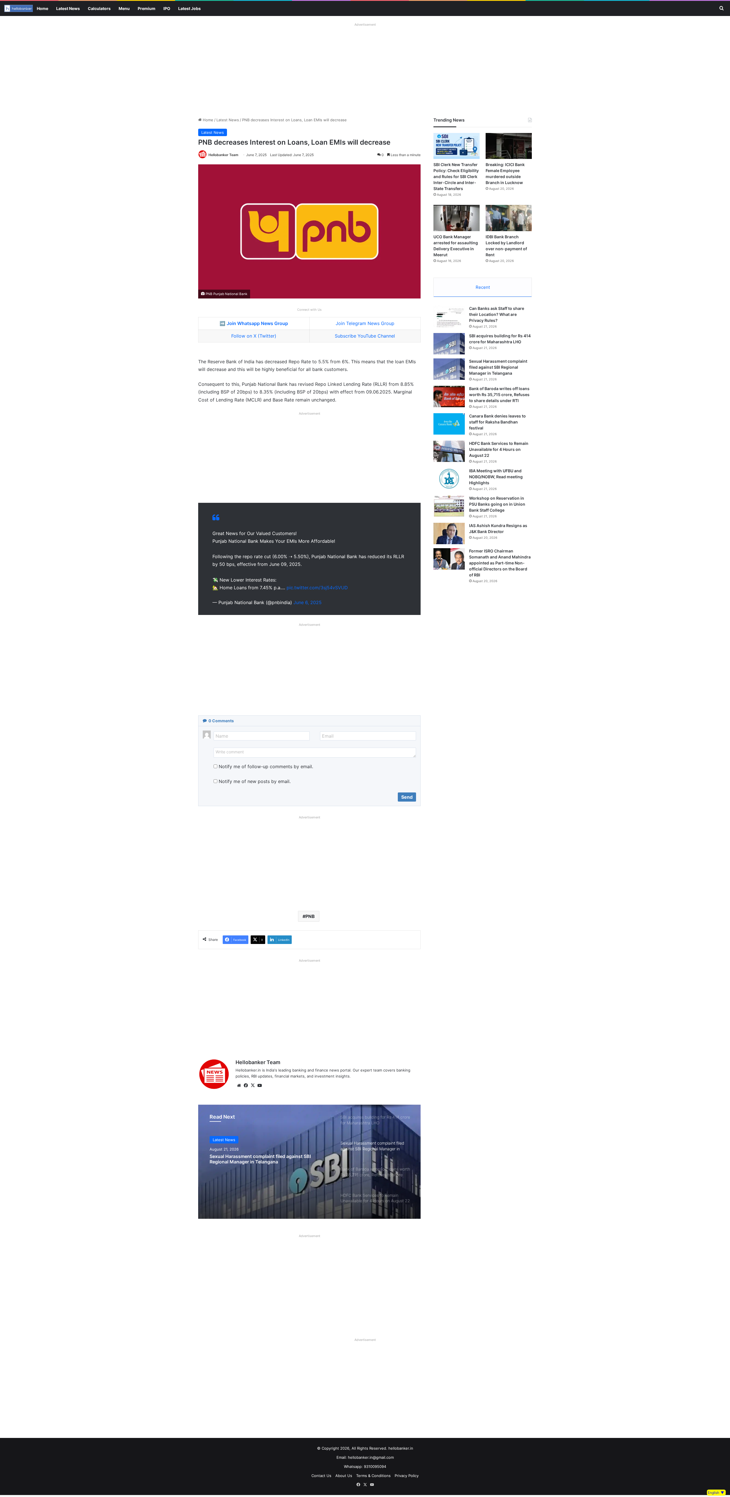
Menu (124, 8)
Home (42, 8)
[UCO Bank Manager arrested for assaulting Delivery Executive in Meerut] (456, 218)
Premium (146, 8)
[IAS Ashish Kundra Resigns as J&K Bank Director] (449, 533)
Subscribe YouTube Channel (365, 336)
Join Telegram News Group (365, 323)
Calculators (99, 8)
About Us (343, 1475)
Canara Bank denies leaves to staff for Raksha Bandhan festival (497, 421)
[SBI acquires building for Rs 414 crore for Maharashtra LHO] (449, 343)
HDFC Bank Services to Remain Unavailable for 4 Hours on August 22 (498, 449)
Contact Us (321, 1475)
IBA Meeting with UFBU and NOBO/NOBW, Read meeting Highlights (496, 476)
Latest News (68, 8)
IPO (166, 8)
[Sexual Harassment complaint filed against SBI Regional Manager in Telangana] (449, 369)
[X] (252, 1085)
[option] (309, 1162)
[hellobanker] (18, 8)
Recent (483, 287)
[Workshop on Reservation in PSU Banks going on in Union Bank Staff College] (449, 506)
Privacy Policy (407, 1475)
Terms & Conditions (373, 1475)
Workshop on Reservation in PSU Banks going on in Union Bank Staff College (497, 504)
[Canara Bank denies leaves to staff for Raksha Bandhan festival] (449, 424)
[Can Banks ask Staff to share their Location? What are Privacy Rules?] (449, 316)
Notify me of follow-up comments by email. (266, 766)
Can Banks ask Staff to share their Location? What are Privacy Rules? (496, 314)
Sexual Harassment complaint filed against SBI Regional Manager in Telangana (498, 367)
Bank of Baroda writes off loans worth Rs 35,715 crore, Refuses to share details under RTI (269, 1159)
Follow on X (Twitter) (253, 336)
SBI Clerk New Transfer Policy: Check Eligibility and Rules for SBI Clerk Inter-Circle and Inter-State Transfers (456, 176)
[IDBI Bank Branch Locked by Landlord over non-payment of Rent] (509, 218)
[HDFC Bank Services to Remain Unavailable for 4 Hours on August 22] (449, 451)
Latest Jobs (189, 8)
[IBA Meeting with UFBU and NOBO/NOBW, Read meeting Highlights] (449, 478)
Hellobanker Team (223, 155)
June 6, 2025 (307, 602)
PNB (310, 916)
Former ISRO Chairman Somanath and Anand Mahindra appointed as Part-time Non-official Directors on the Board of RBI (500, 562)
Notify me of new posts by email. (255, 781)
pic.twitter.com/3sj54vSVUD (317, 587)
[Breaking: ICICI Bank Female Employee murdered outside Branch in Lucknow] (509, 146)
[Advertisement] (365, 68)
